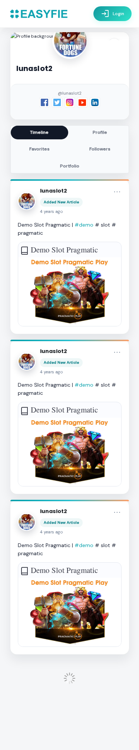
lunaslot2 (53, 190)
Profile (100, 132)
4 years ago (51, 211)
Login (112, 14)
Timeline (39, 132)
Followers (99, 149)
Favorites (39, 149)
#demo (84, 224)
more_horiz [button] (117, 191)
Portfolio (69, 166)
